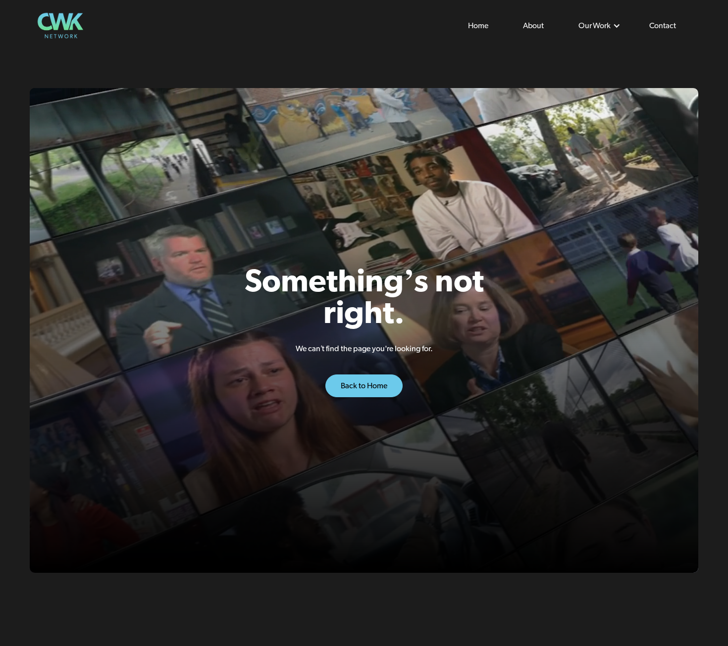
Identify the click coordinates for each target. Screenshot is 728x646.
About (533, 26)
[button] (596, 26)
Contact (662, 26)
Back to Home (364, 386)
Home (478, 26)
